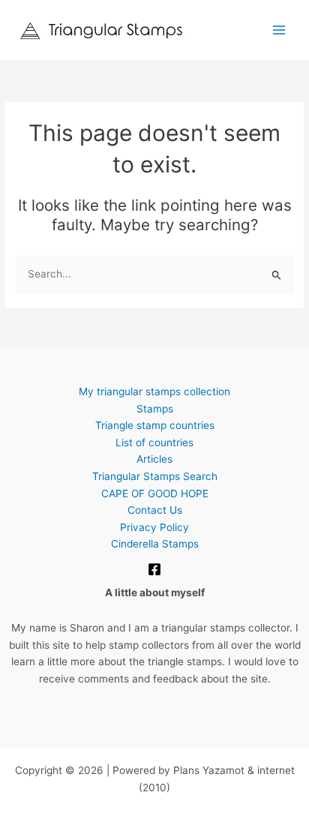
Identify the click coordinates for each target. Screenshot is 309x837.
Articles (154, 459)
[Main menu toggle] (279, 30)
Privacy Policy (154, 527)
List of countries (155, 442)
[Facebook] (154, 569)
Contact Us (155, 510)
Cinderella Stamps (155, 544)
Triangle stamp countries (154, 425)
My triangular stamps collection (154, 392)
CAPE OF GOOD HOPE (154, 494)
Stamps (154, 409)
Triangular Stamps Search (155, 476)
